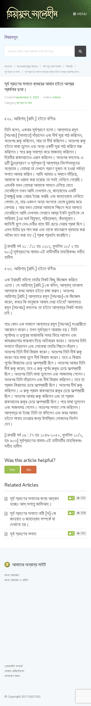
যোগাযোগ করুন (12, 676)
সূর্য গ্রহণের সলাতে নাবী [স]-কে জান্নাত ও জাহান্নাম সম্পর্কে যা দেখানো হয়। (33, 518)
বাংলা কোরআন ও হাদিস (16, 580)
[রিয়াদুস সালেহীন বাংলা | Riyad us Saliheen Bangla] (32, 19)
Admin (57, 97)
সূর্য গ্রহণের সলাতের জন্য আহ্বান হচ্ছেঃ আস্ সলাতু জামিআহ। (34, 501)
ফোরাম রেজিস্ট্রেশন (14, 671)
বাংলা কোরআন (11, 575)
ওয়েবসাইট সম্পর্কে (13, 666)
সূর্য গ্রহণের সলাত (24, 103)
